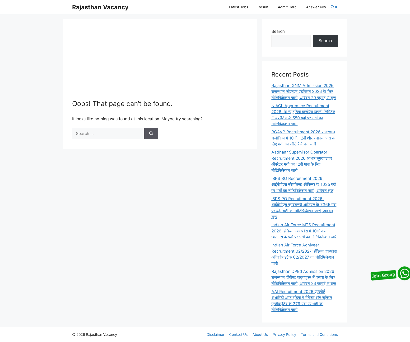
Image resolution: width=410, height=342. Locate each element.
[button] (334, 7)
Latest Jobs (238, 7)
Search (278, 31)
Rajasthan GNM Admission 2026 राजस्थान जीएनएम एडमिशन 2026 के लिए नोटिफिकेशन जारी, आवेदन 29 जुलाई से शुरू (303, 91)
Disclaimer (215, 334)
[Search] (151, 134)
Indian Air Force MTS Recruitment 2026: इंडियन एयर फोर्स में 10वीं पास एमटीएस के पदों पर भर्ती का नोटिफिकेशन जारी (304, 230)
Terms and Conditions (319, 334)
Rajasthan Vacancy (100, 7)
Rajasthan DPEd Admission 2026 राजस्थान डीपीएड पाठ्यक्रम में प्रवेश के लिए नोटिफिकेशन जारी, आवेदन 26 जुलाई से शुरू (303, 277)
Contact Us (238, 334)
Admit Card (287, 7)
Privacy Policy (284, 334)
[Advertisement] (160, 64)
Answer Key (316, 7)
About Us (260, 334)
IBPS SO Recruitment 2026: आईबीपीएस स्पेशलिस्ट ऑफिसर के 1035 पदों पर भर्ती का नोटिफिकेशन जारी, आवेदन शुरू (303, 184)
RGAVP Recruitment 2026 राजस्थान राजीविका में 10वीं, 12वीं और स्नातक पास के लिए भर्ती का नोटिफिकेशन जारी (303, 138)
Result (263, 7)
